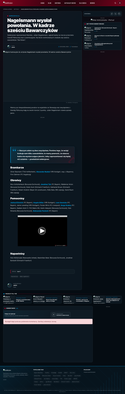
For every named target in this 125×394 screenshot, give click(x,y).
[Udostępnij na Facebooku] (111, 13)
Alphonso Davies (75, 381)
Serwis (92, 3)
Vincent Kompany (57, 375)
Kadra (64, 375)
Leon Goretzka (61, 202)
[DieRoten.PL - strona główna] (12, 3)
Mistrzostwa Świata (46, 375)
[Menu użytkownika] (120, 3)
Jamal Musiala (77, 375)
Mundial (60, 372)
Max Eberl (70, 375)
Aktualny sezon (70, 3)
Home (42, 3)
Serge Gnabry (66, 205)
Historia (58, 3)
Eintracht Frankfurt (65, 381)
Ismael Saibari (55, 378)
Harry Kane (72, 372)
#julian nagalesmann (24, 276)
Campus (36, 381)
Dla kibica (82, 3)
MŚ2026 (75, 378)
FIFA (61, 378)
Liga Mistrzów (49, 381)
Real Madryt (56, 381)
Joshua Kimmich (16, 202)
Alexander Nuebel (43, 172)
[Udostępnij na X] (115, 13)
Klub (49, 3)
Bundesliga (53, 372)
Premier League (67, 378)
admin (15, 285)
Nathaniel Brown (38, 378)
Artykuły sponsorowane (89, 372)
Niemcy (41, 381)
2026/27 (66, 372)
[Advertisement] (42, 131)
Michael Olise (37, 375)
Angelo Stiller (38, 202)
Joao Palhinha (47, 378)
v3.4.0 (4, 379)
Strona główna (7, 9)
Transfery (47, 372)
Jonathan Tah (46, 184)
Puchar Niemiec (37, 384)
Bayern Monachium (38, 372)
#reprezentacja (14, 276)
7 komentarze (74, 46)
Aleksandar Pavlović (41, 211)
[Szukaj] (115, 3)
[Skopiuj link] (119, 13)
